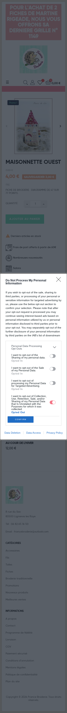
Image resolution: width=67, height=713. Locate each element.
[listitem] (33, 347)
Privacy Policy (55, 432)
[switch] (53, 356)
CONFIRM (20, 419)
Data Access (33, 432)
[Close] (59, 280)
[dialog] (33, 356)
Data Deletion (12, 432)
